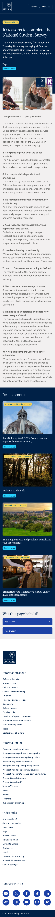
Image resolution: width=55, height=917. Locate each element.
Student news (9, 68)
